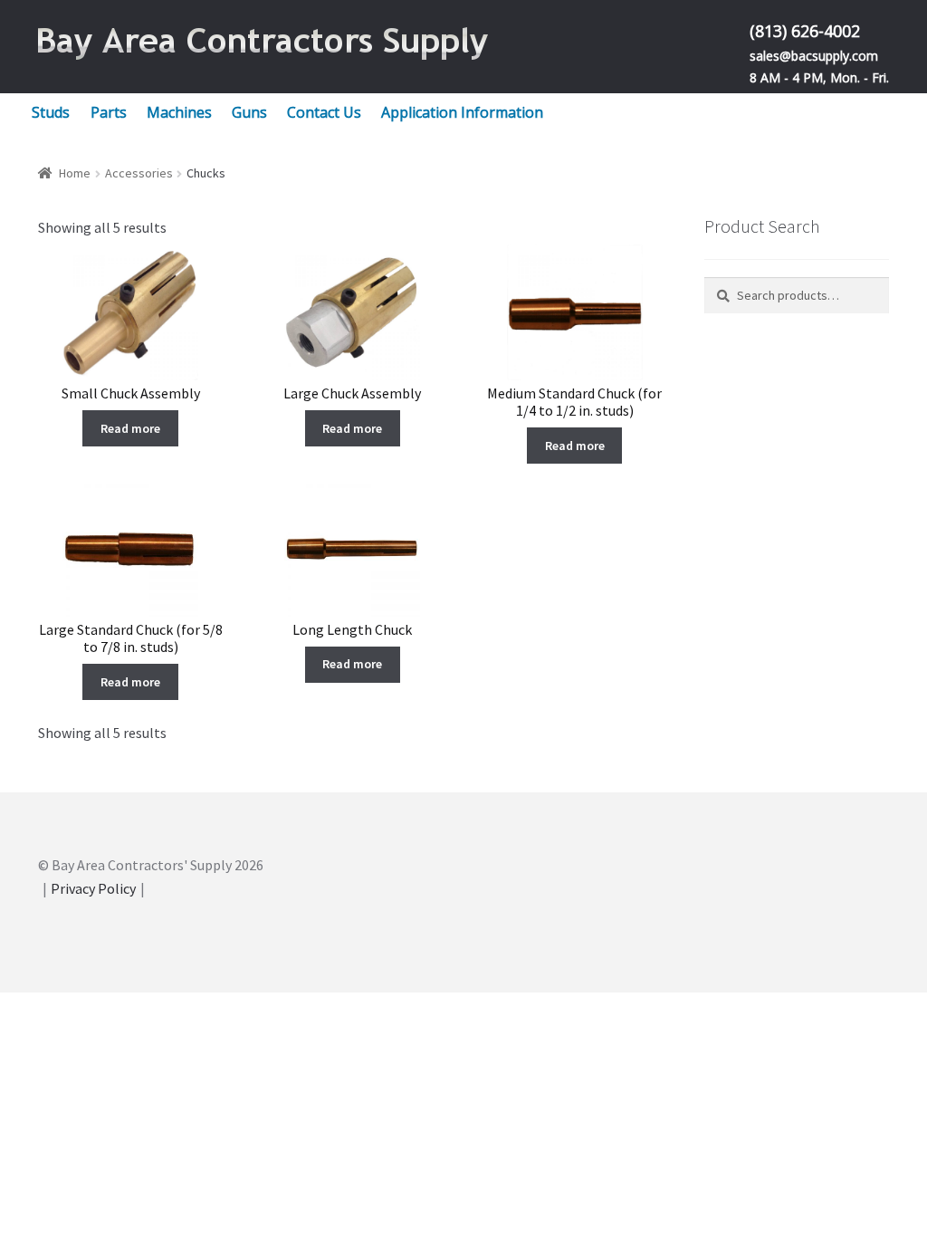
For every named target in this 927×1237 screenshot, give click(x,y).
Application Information (462, 112)
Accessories (139, 173)
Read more (130, 428)
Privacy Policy (93, 888)
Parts (109, 112)
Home (75, 173)
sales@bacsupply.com (814, 55)
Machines (179, 112)
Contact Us (324, 112)
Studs (51, 112)
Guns (249, 112)
